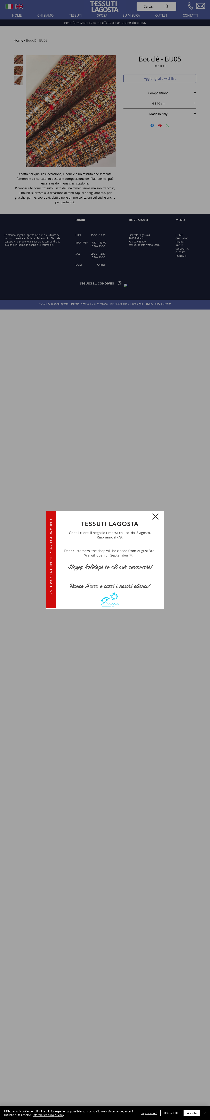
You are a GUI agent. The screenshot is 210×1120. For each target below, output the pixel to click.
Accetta (192, 1113)
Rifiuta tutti (171, 1113)
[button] (155, 516)
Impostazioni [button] (149, 1113)
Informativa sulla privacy (48, 1115)
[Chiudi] (205, 1113)
